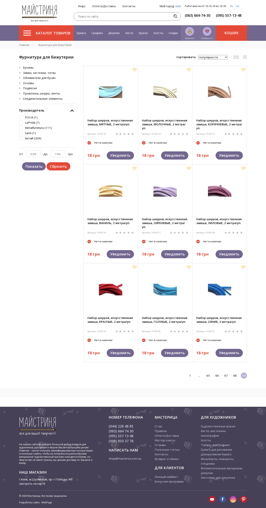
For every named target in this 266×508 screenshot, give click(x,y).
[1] (117, 133)
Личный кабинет (166, 477)
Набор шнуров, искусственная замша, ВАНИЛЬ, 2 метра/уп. (110, 221)
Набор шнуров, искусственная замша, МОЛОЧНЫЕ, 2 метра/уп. (164, 124)
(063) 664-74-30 (197, 15)
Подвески (30, 88)
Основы (28, 83)
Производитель (31, 110)
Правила (161, 431)
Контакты (128, 6)
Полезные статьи (167, 449)
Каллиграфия (210, 435)
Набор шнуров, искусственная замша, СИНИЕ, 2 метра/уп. (219, 320)
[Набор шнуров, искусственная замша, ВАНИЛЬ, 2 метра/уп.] (110, 191)
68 (235, 375)
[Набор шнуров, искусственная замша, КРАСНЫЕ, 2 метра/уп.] (110, 289)
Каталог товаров (53, 33)
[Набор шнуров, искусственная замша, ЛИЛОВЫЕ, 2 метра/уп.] (219, 191)
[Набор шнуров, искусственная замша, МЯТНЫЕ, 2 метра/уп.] (110, 92)
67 (226, 375)
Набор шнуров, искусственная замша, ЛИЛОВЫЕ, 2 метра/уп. (219, 221)
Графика (97, 33)
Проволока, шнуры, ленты (41, 93)
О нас (158, 426)
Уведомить (120, 155)
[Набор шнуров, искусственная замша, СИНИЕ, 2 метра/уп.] (219, 289)
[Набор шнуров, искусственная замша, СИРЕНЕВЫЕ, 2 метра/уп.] (165, 191)
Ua (237, 6)
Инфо (81, 6)
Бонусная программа (169, 481)
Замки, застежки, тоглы (39, 73)
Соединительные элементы (43, 98)
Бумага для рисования (216, 449)
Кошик (231, 33)
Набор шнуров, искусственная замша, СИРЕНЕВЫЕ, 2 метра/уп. (164, 223)
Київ (178, 6)
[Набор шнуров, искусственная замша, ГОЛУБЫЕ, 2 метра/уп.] (165, 289)
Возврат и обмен (167, 459)
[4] (129, 133)
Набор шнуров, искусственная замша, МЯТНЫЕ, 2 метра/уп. (110, 122)
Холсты (158, 33)
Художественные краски (218, 426)
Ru (231, 6)
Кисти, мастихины (213, 431)
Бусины (28, 67)
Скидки (173, 33)
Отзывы (160, 445)
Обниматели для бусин (39, 78)
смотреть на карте (32, 483)
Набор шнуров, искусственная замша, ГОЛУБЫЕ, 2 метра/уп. (164, 320)
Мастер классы (165, 440)
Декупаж (114, 33)
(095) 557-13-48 (228, 15)
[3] (125, 133)
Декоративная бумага (216, 454)
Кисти (129, 33)
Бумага (81, 33)
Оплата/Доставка (104, 6)
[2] (120, 133)
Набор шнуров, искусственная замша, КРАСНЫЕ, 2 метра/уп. (110, 320)
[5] (132, 133)
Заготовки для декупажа (218, 477)
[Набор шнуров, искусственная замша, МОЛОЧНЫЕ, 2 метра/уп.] (165, 92)
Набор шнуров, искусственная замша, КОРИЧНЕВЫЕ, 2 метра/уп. (219, 124)
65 (208, 375)
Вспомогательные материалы (221, 468)
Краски (143, 33)
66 (217, 375)
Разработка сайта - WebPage (35, 502)
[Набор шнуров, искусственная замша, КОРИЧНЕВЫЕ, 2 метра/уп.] (219, 92)
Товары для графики (215, 445)
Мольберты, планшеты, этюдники (217, 461)
